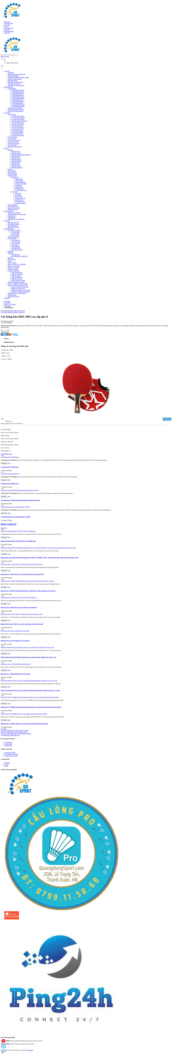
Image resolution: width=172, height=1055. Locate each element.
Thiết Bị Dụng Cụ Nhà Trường (17, 293)
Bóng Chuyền (12, 259)
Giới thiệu (11, 72)
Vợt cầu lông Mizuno (17, 132)
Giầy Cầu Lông (12, 145)
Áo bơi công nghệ (20, 198)
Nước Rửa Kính (12, 174)
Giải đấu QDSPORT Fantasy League (18, 77)
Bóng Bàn (11, 253)
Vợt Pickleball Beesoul (17, 98)
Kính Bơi (10, 150)
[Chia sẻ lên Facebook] (2, 334)
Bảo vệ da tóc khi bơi (14, 208)
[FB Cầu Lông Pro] (61, 910)
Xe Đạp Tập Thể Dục (14, 212)
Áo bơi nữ (18, 193)
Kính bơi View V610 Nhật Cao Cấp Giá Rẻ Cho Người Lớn (19, 607)
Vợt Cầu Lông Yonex (17, 127)
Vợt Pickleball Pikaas (17, 95)
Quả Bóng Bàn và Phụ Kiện (19, 256)
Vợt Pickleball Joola (17, 100)
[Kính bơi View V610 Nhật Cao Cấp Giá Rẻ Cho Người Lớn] (19, 597)
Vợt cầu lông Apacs (17, 134)
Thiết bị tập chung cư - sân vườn (20, 290)
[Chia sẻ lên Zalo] (17, 334)
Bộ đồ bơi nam (19, 188)
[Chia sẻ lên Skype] (15, 334)
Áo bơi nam (18, 185)
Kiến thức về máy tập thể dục (16, 85)
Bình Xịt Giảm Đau (13, 237)
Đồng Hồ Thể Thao (13, 296)
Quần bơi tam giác (20, 182)
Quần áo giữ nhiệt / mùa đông (16, 282)
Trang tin (6, 21)
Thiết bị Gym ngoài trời (18, 288)
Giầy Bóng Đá (15, 240)
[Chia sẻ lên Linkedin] (7, 334)
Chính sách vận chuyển (11, 756)
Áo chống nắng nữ (20, 203)
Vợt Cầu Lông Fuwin (17, 124)
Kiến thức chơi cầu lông (15, 79)
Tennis (10, 261)
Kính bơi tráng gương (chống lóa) (21, 154)
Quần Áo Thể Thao (13, 270)
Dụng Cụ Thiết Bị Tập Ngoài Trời (17, 285)
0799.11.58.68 (5, 56)
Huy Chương (15, 235)
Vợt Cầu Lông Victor (17, 129)
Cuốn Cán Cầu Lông (14, 140)
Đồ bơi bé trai (19, 187)
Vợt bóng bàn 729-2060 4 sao (9, 467)
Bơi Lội (6, 26)
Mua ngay (4, 463)
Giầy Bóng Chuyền (17, 250)
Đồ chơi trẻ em (12, 295)
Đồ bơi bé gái (19, 200)
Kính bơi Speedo (16, 159)
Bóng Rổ (10, 251)
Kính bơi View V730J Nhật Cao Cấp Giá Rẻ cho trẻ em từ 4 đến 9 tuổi (22, 574)
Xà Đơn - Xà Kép (13, 269)
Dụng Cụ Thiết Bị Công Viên (19, 287)
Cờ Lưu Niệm (15, 233)
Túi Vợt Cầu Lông (13, 142)
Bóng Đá (10, 258)
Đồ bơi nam (14, 177)
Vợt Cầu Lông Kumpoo (18, 117)
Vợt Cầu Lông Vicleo (17, 122)
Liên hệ (6, 764)
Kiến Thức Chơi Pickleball (15, 82)
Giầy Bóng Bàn (15, 248)
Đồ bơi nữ (14, 192)
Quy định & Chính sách (11, 754)
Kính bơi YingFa (16, 153)
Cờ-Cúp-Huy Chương (14, 230)
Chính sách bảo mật (9, 752)
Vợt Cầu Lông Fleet (17, 125)
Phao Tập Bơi (12, 171)
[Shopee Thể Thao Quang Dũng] (11, 919)
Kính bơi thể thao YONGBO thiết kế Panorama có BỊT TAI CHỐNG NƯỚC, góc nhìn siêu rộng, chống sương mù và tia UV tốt (39, 557)
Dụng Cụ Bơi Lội (8, 524)
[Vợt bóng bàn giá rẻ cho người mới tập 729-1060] (15, 507)
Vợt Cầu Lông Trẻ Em (17, 135)
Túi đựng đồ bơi (12, 204)
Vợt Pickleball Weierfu (17, 106)
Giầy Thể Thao (12, 238)
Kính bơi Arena (15, 164)
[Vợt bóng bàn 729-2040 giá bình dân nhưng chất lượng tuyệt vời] (20, 490)
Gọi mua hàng (8, 742)
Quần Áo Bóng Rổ (16, 277)
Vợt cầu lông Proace (17, 130)
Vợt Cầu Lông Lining (17, 119)
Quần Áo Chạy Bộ (16, 279)
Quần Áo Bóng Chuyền (18, 280)
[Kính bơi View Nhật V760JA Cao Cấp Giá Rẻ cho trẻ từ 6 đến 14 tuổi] (21, 614)
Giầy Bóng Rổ (15, 246)
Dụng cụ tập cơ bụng (14, 266)
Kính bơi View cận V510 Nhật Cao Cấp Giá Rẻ (15, 640)
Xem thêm (4, 528)
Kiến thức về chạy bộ (14, 84)
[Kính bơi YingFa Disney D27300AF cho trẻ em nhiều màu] (18, 531)
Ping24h (30, 1050)
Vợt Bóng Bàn (15, 254)
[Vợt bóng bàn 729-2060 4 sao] (10, 457)
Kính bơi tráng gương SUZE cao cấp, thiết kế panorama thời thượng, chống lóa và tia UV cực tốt (30, 690)
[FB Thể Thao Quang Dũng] (21, 795)
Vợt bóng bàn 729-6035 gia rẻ (10, 483)
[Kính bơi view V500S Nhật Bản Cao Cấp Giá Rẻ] (15, 664)
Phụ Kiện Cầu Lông (13, 143)
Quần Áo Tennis (16, 275)
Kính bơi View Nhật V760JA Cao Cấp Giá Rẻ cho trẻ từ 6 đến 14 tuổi (22, 624)
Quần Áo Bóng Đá (16, 272)
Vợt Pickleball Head (17, 103)
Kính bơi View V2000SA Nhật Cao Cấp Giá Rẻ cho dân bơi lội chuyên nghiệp (24, 723)
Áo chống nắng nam (21, 190)
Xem (9, 463)
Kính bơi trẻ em (15, 166)
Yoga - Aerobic (12, 262)
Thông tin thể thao (13, 76)
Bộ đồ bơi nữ (19, 196)
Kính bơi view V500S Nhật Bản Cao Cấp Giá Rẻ (15, 674)
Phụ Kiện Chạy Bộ (13, 222)
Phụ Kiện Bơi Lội (13, 206)
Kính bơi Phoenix (16, 161)
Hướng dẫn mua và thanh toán (16, 74)
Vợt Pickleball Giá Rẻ (17, 90)
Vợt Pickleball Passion (17, 96)
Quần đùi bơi (18, 179)
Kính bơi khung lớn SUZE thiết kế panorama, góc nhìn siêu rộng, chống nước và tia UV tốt (28, 657)
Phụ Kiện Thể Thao (13, 227)
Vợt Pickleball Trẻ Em (17, 92)
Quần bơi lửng (19, 180)
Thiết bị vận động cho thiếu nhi (20, 291)
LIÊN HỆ (7, 33)
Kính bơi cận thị (16, 156)
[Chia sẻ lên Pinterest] (10, 334)
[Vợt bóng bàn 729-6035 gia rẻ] (10, 474)
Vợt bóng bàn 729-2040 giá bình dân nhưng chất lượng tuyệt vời (20, 500)
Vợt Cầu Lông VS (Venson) (19, 121)
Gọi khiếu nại (8, 744)
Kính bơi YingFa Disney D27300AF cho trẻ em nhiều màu (18, 541)
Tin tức (6, 766)
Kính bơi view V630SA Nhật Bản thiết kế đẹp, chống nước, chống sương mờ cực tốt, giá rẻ (28, 591)
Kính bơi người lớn (16, 167)
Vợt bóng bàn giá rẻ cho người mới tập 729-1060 (15, 517)
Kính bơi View (15, 151)
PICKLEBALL (8, 23)
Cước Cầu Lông (12, 137)
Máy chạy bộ (11, 216)
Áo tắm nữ (18, 195)
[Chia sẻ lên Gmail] (12, 334)
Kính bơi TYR (15, 163)
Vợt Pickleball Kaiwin (17, 93)
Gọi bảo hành (8, 745)
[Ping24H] (61, 1034)
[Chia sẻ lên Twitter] (4, 334)
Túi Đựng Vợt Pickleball (15, 108)
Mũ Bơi (10, 169)
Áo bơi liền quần (20, 201)
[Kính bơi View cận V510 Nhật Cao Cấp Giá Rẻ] (15, 631)
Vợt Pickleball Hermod (18, 105)
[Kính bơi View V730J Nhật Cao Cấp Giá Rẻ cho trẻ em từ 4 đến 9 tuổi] (21, 564)
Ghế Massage (12, 217)
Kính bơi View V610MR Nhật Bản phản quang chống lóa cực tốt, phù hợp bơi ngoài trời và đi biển (31, 707)
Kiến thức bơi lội (12, 80)
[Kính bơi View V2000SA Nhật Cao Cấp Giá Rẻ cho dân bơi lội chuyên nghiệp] (24, 714)
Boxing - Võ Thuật (13, 267)
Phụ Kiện (7, 29)
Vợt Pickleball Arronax (18, 101)
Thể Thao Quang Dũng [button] (8, 1037)
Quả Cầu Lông (12, 138)
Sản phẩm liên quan (6, 454)
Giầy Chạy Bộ (15, 243)
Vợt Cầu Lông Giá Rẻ (17, 116)
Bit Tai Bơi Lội (12, 172)
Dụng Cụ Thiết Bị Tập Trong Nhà (17, 283)
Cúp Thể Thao (15, 232)
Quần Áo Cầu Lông (17, 274)
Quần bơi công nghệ (21, 183)
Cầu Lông (7, 25)
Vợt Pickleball (12, 88)
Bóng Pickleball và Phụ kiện (16, 109)
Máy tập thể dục (8, 28)
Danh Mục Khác (9, 31)
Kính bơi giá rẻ (15, 158)
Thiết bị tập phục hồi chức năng (17, 214)
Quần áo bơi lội (12, 175)
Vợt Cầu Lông (12, 114)
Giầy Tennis (14, 245)
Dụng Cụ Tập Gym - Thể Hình (17, 264)
